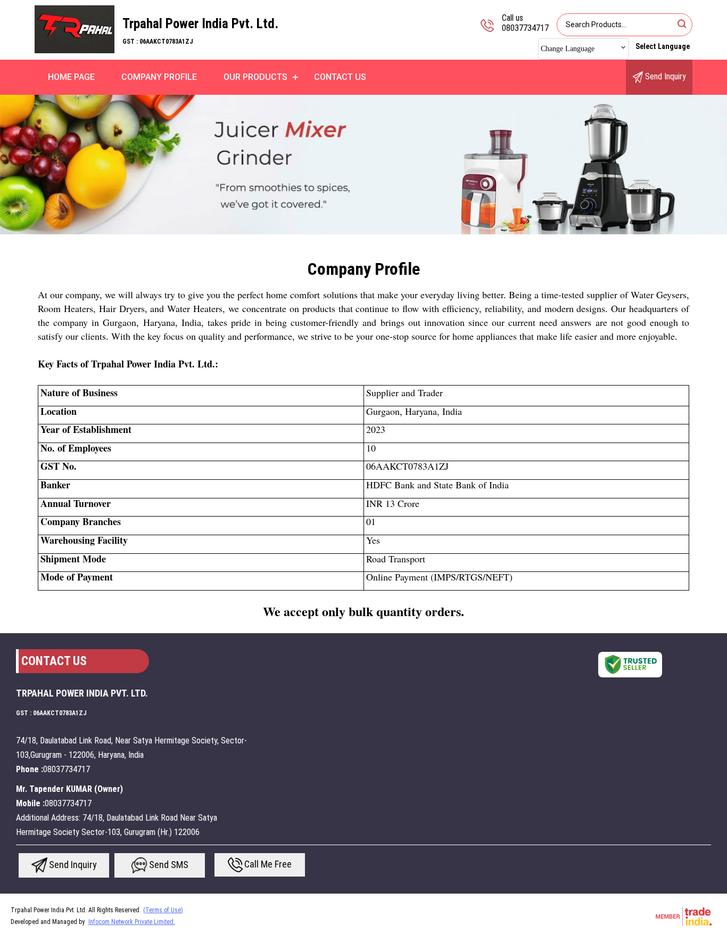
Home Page (71, 77)
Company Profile (159, 77)
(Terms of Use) (163, 910)
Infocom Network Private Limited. (131, 922)
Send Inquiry (664, 76)
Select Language (662, 46)
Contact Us (340, 77)
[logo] (74, 50)
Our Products (255, 77)
